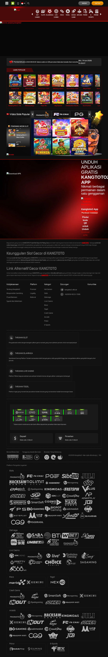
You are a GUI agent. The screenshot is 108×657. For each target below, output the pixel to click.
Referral (33, 297)
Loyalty (33, 293)
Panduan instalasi (90, 213)
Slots (43, 15)
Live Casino (56, 16)
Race (62, 15)
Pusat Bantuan (12, 297)
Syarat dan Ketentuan (14, 301)
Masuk (84, 3)
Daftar (97, 3)
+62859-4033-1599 (72, 294)
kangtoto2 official (71, 290)
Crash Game (73, 16)
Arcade (79, 15)
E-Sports (91, 16)
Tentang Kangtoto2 (13, 289)
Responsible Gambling (15, 293)
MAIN (17, 80)
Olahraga (49, 15)
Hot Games (37, 16)
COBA (44, 125)
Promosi (97, 15)
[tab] (43, 114)
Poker (85, 15)
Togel (68, 15)
